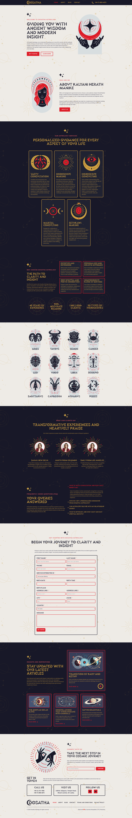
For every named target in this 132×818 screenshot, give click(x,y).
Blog (69, 2)
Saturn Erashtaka (91, 710)
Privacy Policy (99, 802)
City (38, 598)
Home (56, 2)
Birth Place (41, 588)
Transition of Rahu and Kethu (84, 675)
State (69, 598)
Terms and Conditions (85, 802)
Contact (77, 2)
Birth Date (41, 580)
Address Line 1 (42, 590)
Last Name (71, 558)
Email (69, 566)
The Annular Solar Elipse (38, 711)
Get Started (41, 629)
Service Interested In (45, 573)
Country (40, 605)
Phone (39, 566)
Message (40, 613)
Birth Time (71, 580)
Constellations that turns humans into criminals (65, 712)
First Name (41, 558)
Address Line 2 (72, 590)
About (63, 2)
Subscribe (100, 768)
